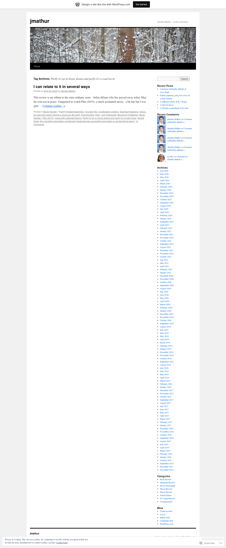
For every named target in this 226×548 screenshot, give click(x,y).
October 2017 (165, 396)
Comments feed (166, 520)
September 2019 (167, 323)
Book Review (165, 479)
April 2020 (164, 301)
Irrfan (97, 114)
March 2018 (165, 380)
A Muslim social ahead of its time (174, 108)
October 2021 (165, 256)
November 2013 (167, 469)
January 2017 (165, 425)
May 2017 (164, 412)
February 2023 (166, 228)
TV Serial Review (167, 498)
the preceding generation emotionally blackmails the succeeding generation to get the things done (87, 121)
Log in (162, 514)
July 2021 (164, 259)
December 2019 (166, 313)
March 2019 (165, 342)
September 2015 (167, 463)
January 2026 (165, 189)
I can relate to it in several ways (62, 86)
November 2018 (167, 355)
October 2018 (165, 358)
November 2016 (167, 431)
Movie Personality (167, 485)
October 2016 (165, 434)
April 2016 (164, 447)
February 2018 (166, 383)
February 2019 (166, 345)
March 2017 (165, 418)
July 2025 (164, 208)
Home (37, 66)
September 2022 (167, 243)
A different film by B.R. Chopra (173, 101)
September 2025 (167, 202)
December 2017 (166, 390)
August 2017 (165, 403)
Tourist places (165, 495)
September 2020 (167, 285)
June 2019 (164, 333)
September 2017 (167, 399)
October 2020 (165, 282)
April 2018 (164, 377)
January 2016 (165, 457)
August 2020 (165, 288)
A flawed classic (167, 104)
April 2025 (164, 212)
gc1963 (170, 156)
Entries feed (165, 517)
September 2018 (167, 361)
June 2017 (164, 409)
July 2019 (164, 329)
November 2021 (167, 253)
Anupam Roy (91, 111)
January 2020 (165, 310)
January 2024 (165, 218)
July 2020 (164, 291)
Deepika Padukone (129, 111)
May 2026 (164, 177)
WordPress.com (166, 523)
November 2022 (167, 237)
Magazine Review (167, 482)
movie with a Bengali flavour (68, 117)
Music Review (166, 492)
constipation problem (109, 111)
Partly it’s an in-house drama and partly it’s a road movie (109, 117)
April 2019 (164, 339)
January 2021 (165, 272)
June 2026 (164, 173)
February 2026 (166, 186)
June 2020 (164, 294)
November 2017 (167, 393)
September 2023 (167, 221)
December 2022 (166, 234)
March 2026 (165, 183)
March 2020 (165, 304)
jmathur (39, 20)
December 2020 (166, 275)
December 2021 (166, 250)
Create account (166, 511)
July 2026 (164, 170)
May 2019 (164, 336)
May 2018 (164, 374)
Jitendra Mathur (68, 90)
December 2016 (166, 428)
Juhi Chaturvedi (108, 114)
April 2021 (164, 266)
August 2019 (165, 326)
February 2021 (166, 269)
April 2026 (164, 180)
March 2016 (165, 450)
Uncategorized (166, 501)
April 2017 (164, 415)
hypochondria (87, 114)
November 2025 (167, 196)
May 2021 (164, 263)
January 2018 (165, 387)
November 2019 (167, 317)
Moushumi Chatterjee (127, 114)
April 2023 (164, 224)
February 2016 (166, 453)
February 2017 (166, 422)
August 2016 (165, 441)
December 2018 (166, 352)
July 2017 (164, 406)
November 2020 (167, 278)
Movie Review (50, 111)
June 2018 (164, 371)
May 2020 (164, 298)
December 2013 (166, 466)
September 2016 (167, 437)
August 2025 (165, 205)
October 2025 (165, 199)
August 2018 (165, 364)
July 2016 (164, 444)
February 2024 (166, 215)
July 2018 (164, 368)
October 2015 (165, 460)
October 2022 (165, 240)
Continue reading (54, 106)
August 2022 (165, 247)
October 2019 (165, 320)
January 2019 (165, 348)
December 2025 (166, 193)
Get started (141, 4)
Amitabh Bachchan (75, 111)
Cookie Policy (62, 542)
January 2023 (165, 231)
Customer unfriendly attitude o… (179, 121)
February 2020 (166, 307)
